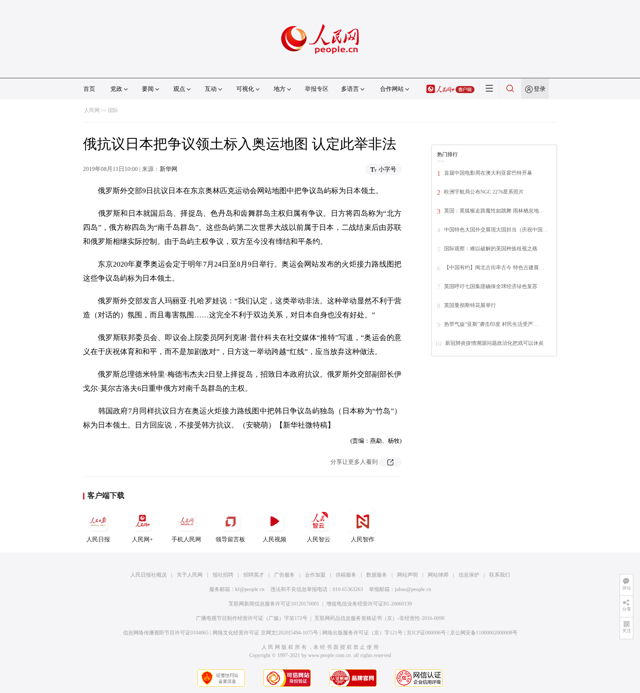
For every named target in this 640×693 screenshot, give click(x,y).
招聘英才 (253, 575)
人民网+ (142, 539)
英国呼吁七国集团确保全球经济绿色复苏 (490, 286)
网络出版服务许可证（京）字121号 (362, 633)
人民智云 (318, 539)
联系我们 (499, 575)
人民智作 (362, 539)
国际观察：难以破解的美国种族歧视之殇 (490, 248)
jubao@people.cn (413, 589)
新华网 (168, 169)
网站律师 (438, 575)
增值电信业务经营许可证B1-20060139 (369, 604)
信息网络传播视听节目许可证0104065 (166, 633)
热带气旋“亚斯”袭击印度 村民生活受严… (491, 324)
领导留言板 (230, 539)
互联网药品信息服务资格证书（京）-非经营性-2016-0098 (379, 618)
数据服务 (376, 575)
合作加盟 (315, 575)
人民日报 (98, 539)
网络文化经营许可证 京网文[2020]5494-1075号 (265, 633)
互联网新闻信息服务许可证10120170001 (274, 604)
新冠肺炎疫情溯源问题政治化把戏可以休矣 (494, 343)
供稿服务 (346, 575)
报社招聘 (223, 575)
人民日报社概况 (148, 575)
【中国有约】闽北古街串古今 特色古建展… (494, 267)
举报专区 (317, 89)
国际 (113, 110)
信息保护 (469, 575)
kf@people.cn (249, 589)
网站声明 (407, 575)
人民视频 (274, 539)
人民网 (92, 110)
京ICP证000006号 (426, 633)
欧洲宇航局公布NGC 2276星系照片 (484, 192)
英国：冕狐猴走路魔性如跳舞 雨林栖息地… (494, 211)
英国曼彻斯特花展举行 (470, 305)
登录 (540, 89)
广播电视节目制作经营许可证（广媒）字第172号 (251, 618)
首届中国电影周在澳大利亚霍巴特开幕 (488, 173)
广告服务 (284, 575)
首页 (89, 89)
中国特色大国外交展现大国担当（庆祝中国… (496, 229)
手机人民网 (186, 539)
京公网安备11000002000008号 (483, 633)
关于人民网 (190, 575)
